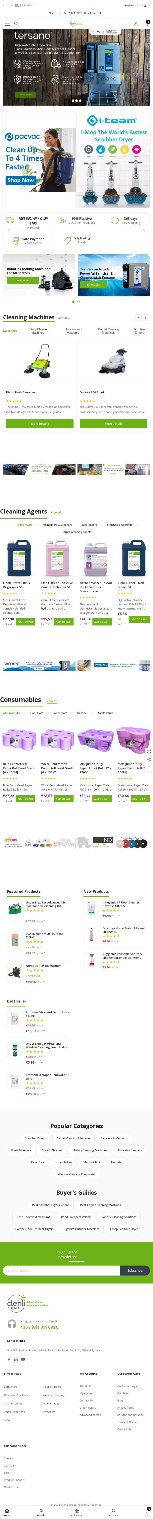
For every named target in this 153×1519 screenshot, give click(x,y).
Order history (87, 1407)
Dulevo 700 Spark (92, 392)
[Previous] (138, 317)
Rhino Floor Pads (14, 1411)
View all (52, 701)
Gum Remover (51, 1403)
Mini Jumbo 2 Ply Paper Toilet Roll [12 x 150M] (95, 768)
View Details (33, 947)
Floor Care (25, 524)
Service (8, 1458)
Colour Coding (13, 1403)
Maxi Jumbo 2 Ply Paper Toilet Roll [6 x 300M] (133, 768)
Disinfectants (105, 712)
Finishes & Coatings (119, 524)
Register (130, 5)
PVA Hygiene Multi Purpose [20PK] (44, 935)
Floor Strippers (52, 1386)
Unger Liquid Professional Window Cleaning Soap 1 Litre (46, 1045)
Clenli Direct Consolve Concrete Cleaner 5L (57, 585)
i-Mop (7, 1420)
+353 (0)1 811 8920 (39, 1327)
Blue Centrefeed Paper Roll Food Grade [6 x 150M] (19, 768)
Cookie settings (127, 1386)
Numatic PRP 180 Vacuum (44, 966)
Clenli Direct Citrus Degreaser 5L (16, 585)
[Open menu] (7, 23)
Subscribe (135, 1270)
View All (64, 318)
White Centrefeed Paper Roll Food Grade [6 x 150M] (57, 768)
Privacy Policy (125, 1407)
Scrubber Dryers (140, 331)
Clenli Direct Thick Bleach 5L (131, 585)
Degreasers (89, 524)
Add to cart (25, 621)
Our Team (123, 1393)
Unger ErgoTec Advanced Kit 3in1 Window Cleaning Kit (45, 904)
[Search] (16, 24)
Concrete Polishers (16, 1395)
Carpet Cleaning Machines (108, 331)
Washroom (60, 712)
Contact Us (86, 1400)
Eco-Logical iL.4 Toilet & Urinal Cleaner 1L (123, 930)
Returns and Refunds (130, 1414)
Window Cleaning (53, 1395)
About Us (85, 1386)
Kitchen (82, 712)
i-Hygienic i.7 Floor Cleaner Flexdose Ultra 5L (120, 904)
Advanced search (90, 1414)
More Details (40, 424)
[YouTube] (23, 1359)
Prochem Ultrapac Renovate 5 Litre (46, 1076)
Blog (120, 1400)
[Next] (146, 317)
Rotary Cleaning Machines (37, 331)
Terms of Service (127, 1422)
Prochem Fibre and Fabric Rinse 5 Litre (47, 1014)
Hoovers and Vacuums (73, 331)
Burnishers (10, 1386)
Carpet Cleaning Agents (76, 531)
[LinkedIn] (16, 1359)
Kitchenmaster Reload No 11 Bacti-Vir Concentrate (95, 587)
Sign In (146, 5)
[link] (27, 223)
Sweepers (10, 330)
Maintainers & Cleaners (57, 524)
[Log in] (136, 24)
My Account (86, 1393)
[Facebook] (9, 1359)
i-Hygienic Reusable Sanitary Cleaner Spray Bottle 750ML (122, 955)
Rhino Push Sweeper (20, 392)
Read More (25, 92)
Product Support (14, 1479)
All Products (11, 712)
